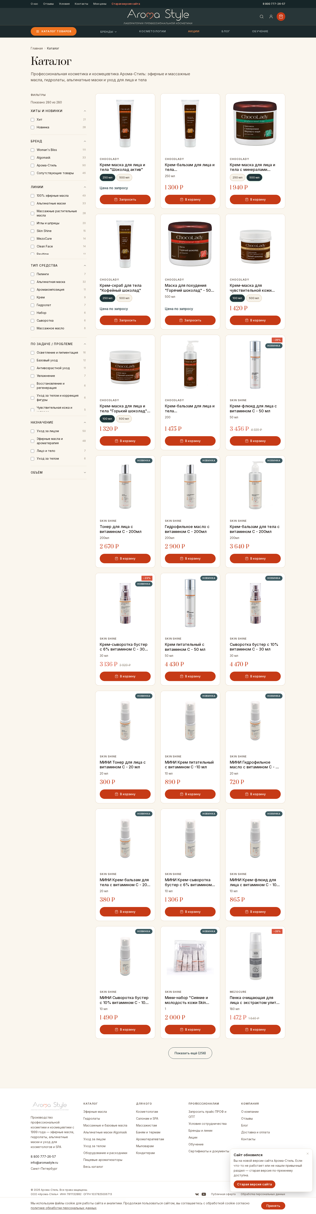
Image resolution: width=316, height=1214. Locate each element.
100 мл (237, 298)
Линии (37, 187)
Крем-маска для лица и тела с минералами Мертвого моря (252, 167)
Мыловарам (145, 1146)
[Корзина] (281, 16)
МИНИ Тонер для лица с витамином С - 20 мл (123, 764)
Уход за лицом (94, 1139)
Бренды (106, 31)
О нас (34, 3)
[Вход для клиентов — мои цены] (271, 16)
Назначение (42, 422)
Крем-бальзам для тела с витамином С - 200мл (255, 529)
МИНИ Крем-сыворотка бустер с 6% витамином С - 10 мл (190, 882)
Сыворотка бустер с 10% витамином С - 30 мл (254, 647)
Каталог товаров (56, 31)
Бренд (36, 141)
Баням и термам (148, 1132)
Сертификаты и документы (209, 1151)
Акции (193, 31)
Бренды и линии (200, 1130)
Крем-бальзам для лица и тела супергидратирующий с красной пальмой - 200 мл (190, 408)
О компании (250, 1111)
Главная (37, 48)
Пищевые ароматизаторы (102, 1160)
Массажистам (146, 1125)
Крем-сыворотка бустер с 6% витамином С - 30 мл (123, 647)
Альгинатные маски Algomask (105, 1132)
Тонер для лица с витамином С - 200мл (120, 529)
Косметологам (152, 31)
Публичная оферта (223, 1194)
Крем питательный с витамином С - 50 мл (185, 647)
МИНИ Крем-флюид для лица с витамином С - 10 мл (253, 882)
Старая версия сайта (126, 3)
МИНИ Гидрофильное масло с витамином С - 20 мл (255, 765)
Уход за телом (94, 1146)
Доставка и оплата (255, 1132)
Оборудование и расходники (105, 1153)
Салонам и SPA (147, 1118)
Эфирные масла (95, 1111)
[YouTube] (204, 1194)
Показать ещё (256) (190, 1053)
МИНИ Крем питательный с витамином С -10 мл (189, 764)
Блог (226, 31)
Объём (37, 472)
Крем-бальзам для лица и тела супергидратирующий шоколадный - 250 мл (190, 167)
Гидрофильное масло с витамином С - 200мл (187, 529)
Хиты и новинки (47, 111)
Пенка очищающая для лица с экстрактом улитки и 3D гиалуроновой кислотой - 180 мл (255, 1000)
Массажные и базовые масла (105, 1125)
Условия (64, 3)
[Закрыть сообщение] (308, 1154)
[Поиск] (261, 16)
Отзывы (48, 3)
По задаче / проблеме (52, 344)
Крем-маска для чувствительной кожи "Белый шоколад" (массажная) (251, 288)
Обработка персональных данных (263, 1194)
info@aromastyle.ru (44, 1162)
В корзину (193, 199)
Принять (273, 1206)
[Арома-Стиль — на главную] (158, 16)
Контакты (81, 3)
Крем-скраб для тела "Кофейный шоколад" (120, 288)
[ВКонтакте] (197, 1194)
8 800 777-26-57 (274, 3)
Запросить (127, 199)
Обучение (260, 31)
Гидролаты (91, 1118)
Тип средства (44, 265)
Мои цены (99, 3)
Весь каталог (93, 1166)
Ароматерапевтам (150, 1139)
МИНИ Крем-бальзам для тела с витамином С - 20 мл (124, 882)
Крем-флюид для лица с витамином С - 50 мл (253, 408)
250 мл (107, 177)
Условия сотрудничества (208, 1123)
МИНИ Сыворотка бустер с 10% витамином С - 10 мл (124, 1000)
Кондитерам (145, 1153)
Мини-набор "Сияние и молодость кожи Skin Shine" (186, 1000)
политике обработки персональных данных (64, 1208)
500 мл (124, 177)
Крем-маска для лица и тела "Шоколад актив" (122, 167)
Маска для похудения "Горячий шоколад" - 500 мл (189, 288)
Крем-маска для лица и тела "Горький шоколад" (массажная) (123, 408)
